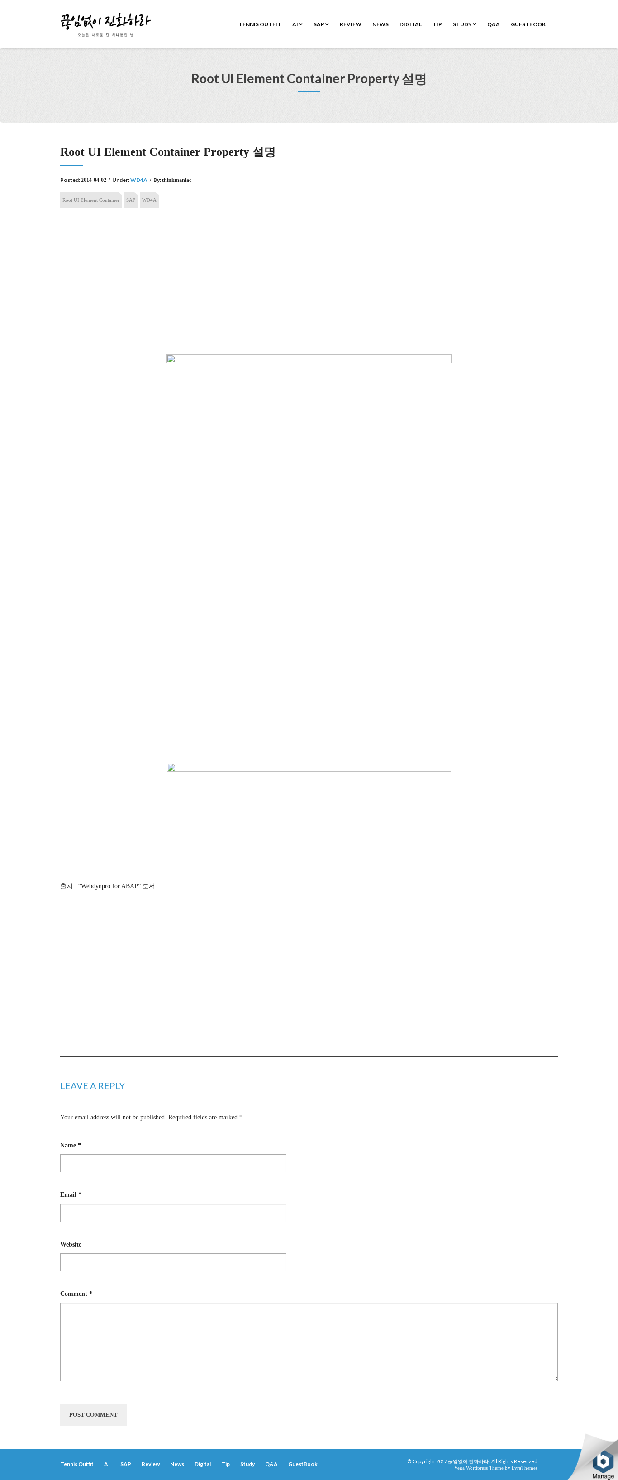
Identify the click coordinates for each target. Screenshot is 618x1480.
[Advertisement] (309, 283)
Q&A (493, 24)
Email (70, 1194)
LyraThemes (524, 1467)
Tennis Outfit (259, 24)
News (380, 24)
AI (295, 24)
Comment (76, 1293)
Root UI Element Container (90, 200)
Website (70, 1244)
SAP (319, 24)
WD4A (138, 179)
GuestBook (528, 24)
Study (463, 24)
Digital (410, 24)
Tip (437, 24)
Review (350, 24)
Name (70, 1145)
